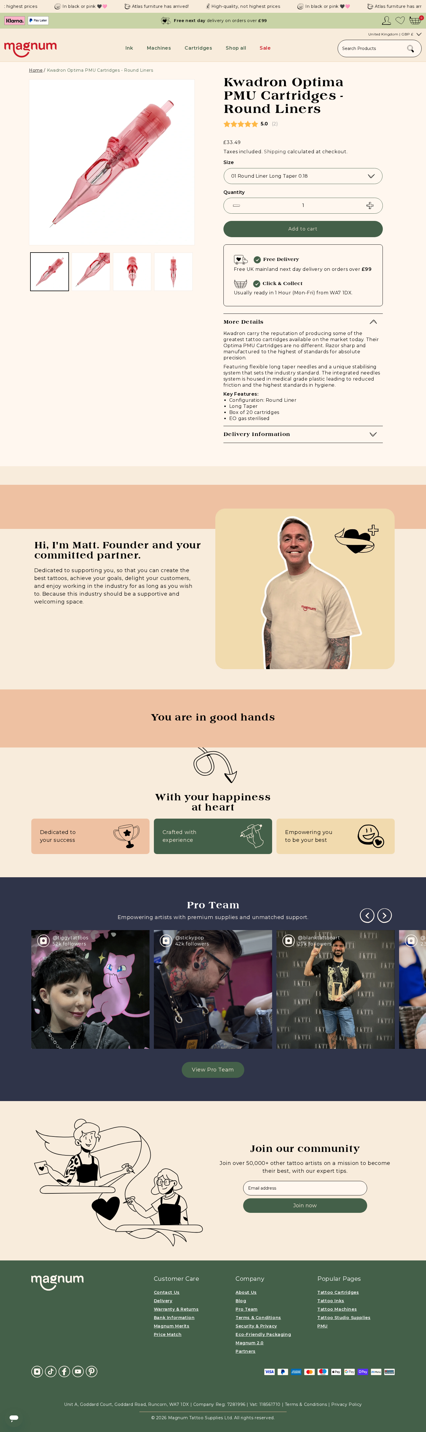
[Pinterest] (91, 1371)
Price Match (168, 1334)
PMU (322, 1326)
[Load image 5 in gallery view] (173, 272)
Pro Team (247, 1309)
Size (228, 162)
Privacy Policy (346, 1404)
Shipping (275, 151)
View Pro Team (213, 1070)
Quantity (234, 192)
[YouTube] (78, 1371)
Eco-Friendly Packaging (263, 1334)
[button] (130, 48)
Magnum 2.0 (250, 1342)
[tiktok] (51, 1371)
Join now (305, 1205)
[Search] (410, 48)
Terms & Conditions (258, 1317)
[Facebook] (64, 1371)
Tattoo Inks (330, 1300)
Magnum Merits (172, 1326)
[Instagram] (37, 1371)
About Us (246, 1292)
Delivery (163, 1300)
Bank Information (174, 1317)
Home (36, 70)
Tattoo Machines (337, 1309)
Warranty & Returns (176, 1309)
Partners (246, 1351)
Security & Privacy (256, 1326)
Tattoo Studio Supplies (343, 1317)
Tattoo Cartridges (338, 1292)
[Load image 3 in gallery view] (91, 272)
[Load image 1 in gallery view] (49, 272)
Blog (241, 1300)
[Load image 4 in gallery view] (132, 272)
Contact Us (167, 1292)
